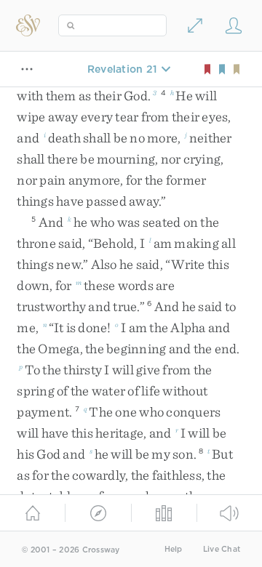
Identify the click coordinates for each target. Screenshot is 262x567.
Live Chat (221, 549)
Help (173, 549)
